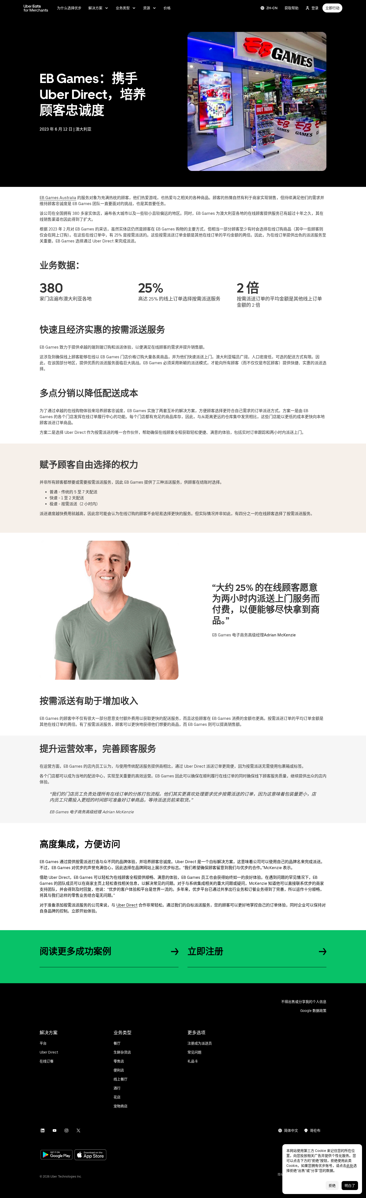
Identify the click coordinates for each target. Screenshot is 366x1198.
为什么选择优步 (69, 8)
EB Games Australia (58, 197)
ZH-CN (272, 8)
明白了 (350, 1186)
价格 (167, 8)
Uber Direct (126, 905)
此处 (349, 1166)
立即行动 (332, 8)
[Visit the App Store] (90, 1155)
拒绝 (332, 1186)
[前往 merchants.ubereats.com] (36, 8)
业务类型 (123, 8)
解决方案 (95, 8)
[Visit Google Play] (56, 1155)
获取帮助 (292, 8)
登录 (314, 8)
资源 (146, 8)
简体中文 (291, 1130)
